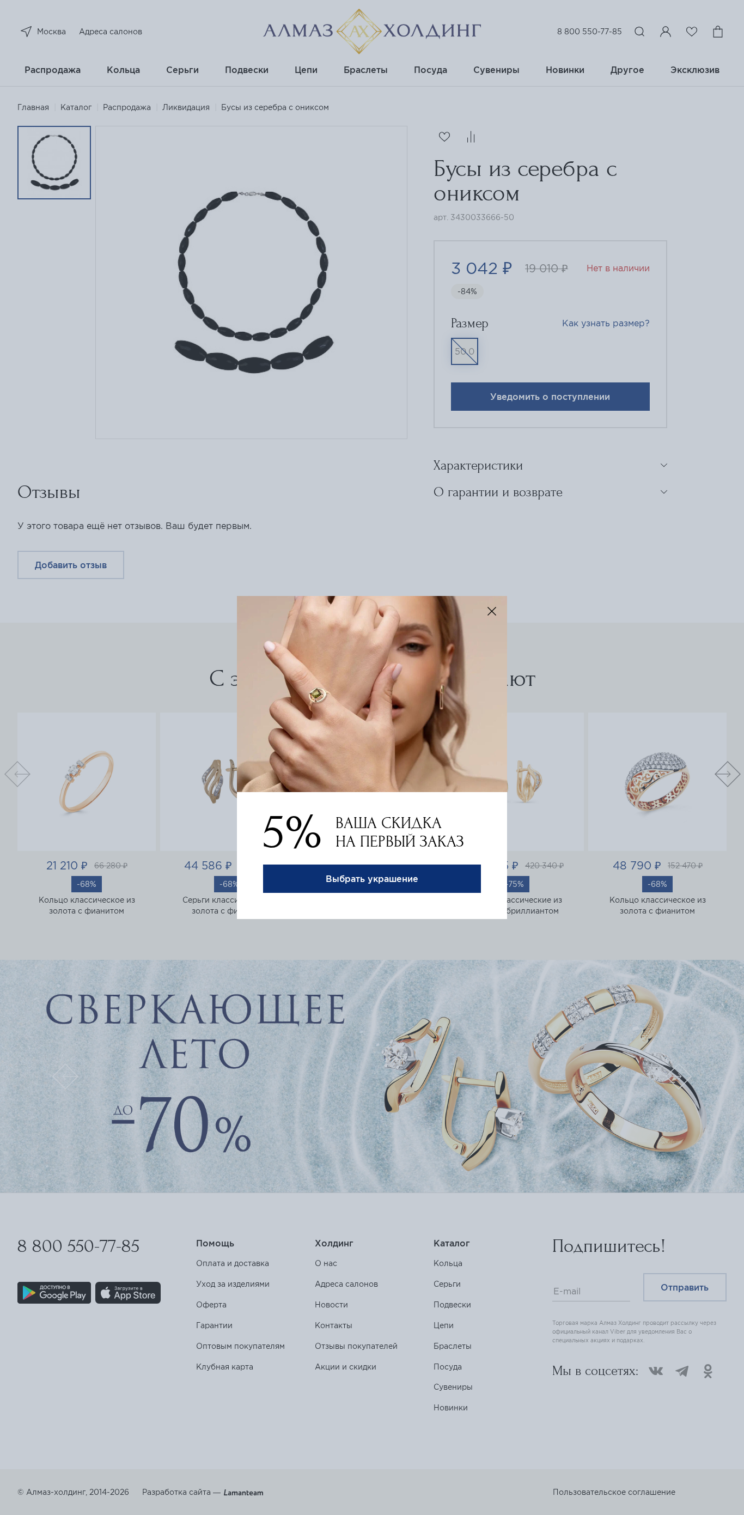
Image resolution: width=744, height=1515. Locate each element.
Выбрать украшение (372, 879)
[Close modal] (492, 611)
